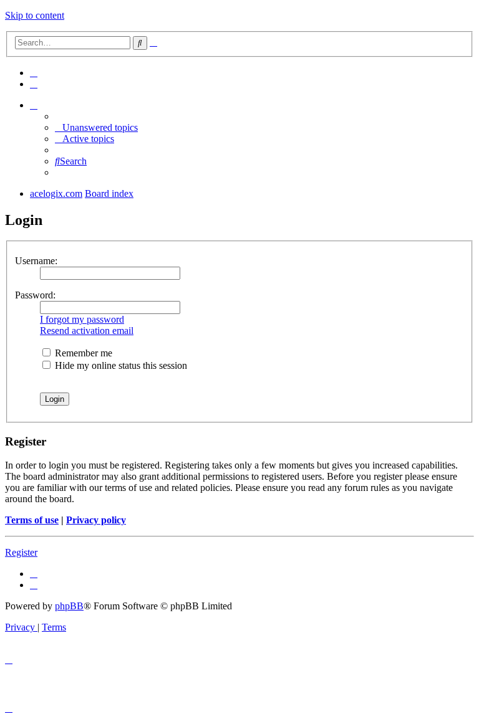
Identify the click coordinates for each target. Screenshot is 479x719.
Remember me (82, 353)
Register (21, 552)
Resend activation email (86, 330)
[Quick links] (33, 105)
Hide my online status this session (119, 365)
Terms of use (32, 520)
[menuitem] (33, 72)
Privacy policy (96, 520)
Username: (36, 260)
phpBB (69, 606)
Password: (35, 295)
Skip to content (34, 15)
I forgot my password (82, 319)
